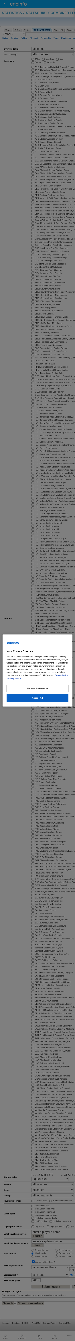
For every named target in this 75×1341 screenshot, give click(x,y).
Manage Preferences (37, 688)
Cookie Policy (61, 675)
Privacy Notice (14, 678)
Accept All (37, 698)
